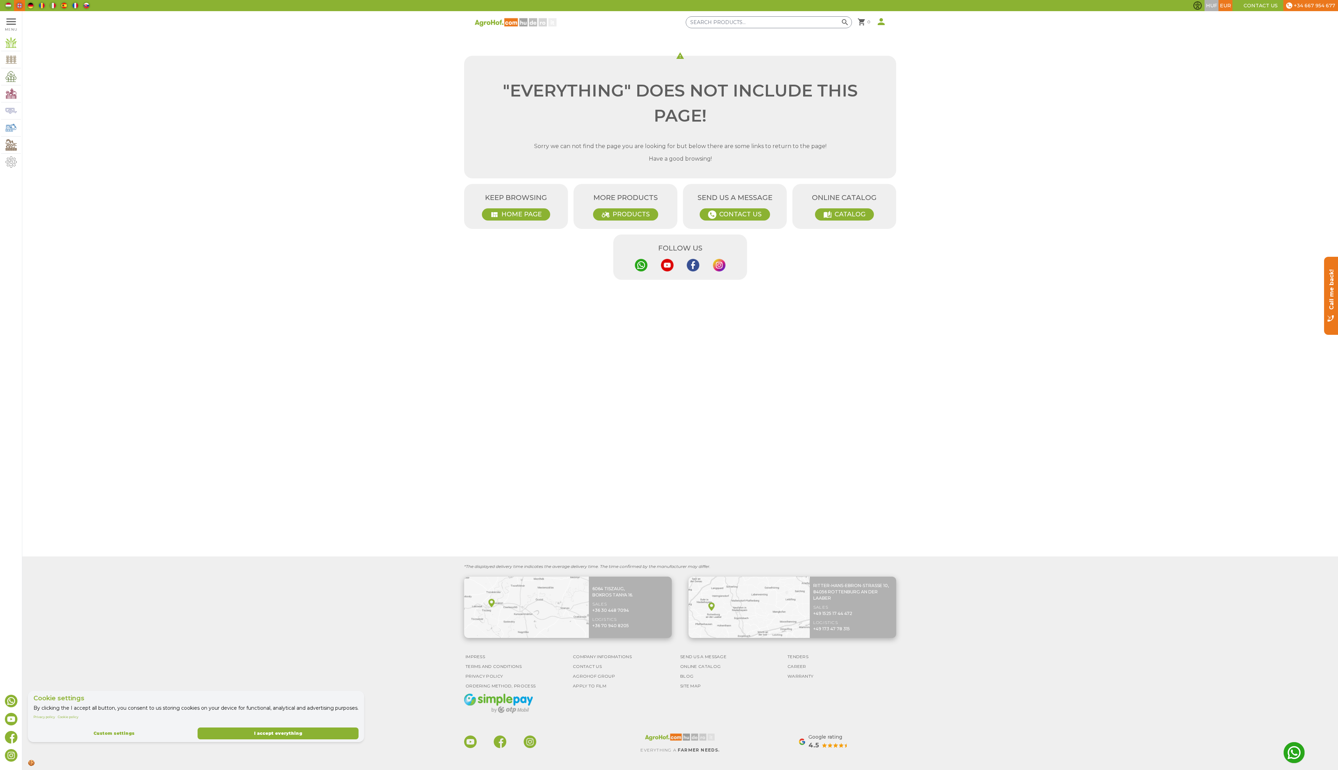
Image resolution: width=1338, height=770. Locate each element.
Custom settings (113, 733)
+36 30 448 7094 (610, 610)
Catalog (844, 214)
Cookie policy (68, 717)
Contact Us (1261, 5)
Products (625, 214)
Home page (516, 214)
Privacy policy (44, 717)
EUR (1225, 5)
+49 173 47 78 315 (831, 628)
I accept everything (278, 733)
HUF (1211, 5)
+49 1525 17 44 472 (832, 613)
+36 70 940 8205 (610, 625)
